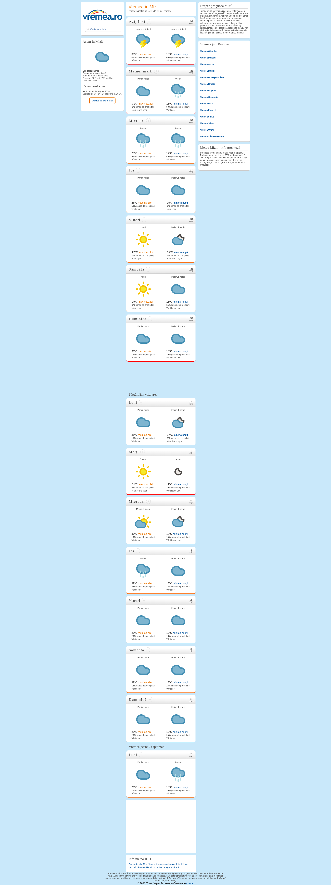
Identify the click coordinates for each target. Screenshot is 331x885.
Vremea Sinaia (207, 117)
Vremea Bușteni (208, 90)
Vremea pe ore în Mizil (102, 101)
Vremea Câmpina (208, 51)
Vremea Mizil (206, 103)
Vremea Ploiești (207, 58)
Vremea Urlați (207, 130)
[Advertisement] (161, 376)
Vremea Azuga (207, 64)
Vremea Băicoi (207, 71)
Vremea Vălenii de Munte (212, 136)
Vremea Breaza (207, 84)
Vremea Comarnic (209, 97)
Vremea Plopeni (207, 110)
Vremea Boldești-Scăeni (212, 77)
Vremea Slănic (207, 123)
